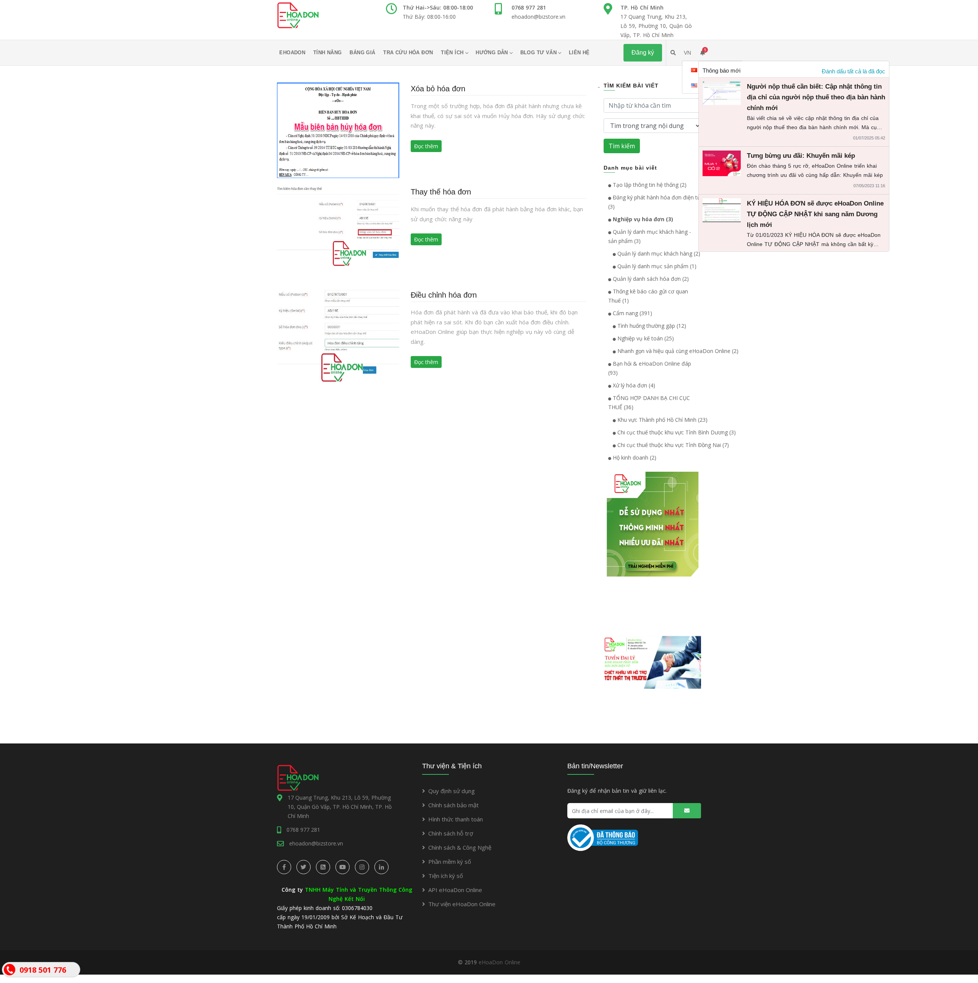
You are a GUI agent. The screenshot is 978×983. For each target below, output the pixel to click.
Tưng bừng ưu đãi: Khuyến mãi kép (801, 155)
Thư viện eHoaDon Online (461, 904)
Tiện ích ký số (445, 875)
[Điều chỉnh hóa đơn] (338, 336)
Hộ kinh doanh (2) (633, 457)
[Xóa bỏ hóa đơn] (338, 129)
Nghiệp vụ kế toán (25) (645, 338)
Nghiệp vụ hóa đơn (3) (642, 219)
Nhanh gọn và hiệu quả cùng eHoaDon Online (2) (677, 351)
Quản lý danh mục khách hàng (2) (658, 253)
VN (687, 53)
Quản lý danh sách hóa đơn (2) (650, 278)
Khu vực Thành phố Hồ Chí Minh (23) (662, 419)
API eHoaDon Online (455, 890)
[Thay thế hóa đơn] (338, 232)
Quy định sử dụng (451, 791)
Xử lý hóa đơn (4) (633, 385)
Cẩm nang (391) (631, 313)
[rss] (323, 867)
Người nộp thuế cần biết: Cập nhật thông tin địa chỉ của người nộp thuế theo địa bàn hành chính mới (816, 97)
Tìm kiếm (622, 146)
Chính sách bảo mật (453, 805)
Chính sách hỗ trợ (450, 833)
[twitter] (303, 867)
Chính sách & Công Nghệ (459, 847)
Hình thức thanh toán (455, 819)
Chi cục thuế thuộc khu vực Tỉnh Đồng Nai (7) (672, 445)
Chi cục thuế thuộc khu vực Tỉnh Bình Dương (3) (676, 432)
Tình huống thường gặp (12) (651, 325)
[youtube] (342, 867)
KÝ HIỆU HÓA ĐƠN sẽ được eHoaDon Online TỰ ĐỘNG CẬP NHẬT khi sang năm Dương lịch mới (815, 214)
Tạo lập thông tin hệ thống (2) (649, 184)
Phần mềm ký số (449, 861)
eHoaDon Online (499, 962)
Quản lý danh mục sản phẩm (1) (656, 266)
